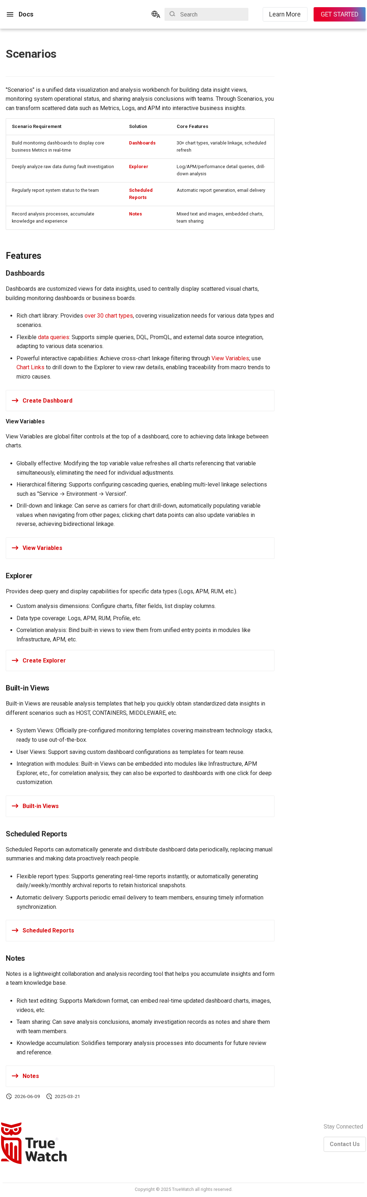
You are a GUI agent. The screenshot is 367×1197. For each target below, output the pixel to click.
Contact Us (345, 1144)
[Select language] (156, 14)
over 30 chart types (109, 315)
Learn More (285, 14)
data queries (53, 337)
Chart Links (30, 367)
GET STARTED (339, 14)
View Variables (230, 358)
